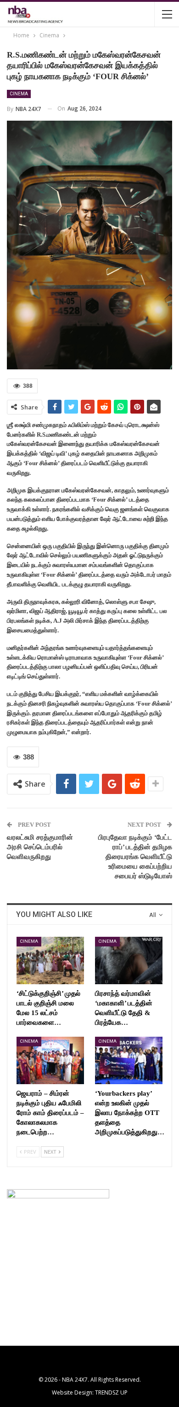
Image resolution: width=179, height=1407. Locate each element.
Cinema (19, 93)
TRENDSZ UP (111, 1392)
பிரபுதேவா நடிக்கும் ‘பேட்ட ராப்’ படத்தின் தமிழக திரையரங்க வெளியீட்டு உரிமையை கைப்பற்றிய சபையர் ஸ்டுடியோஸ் (135, 857)
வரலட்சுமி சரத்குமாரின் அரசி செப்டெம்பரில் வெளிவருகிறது (40, 847)
